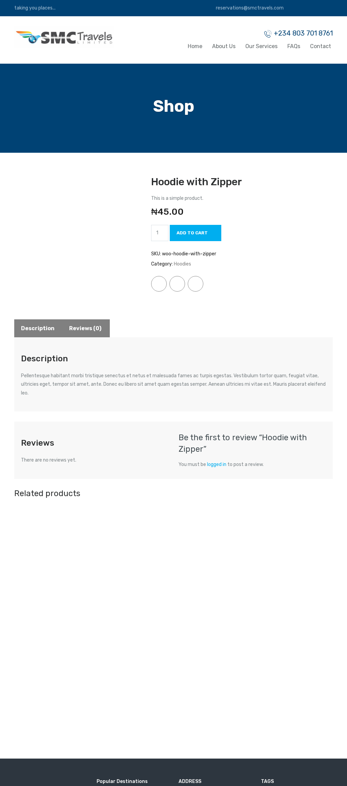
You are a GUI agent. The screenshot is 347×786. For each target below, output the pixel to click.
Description (38, 328)
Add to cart (192, 232)
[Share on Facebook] (159, 284)
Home (195, 46)
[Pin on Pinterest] (195, 284)
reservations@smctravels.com (249, 8)
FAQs (293, 46)
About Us (224, 46)
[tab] (38, 328)
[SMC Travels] (64, 37)
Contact (320, 46)
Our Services (261, 46)
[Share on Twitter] (177, 284)
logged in (216, 464)
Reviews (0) (85, 328)
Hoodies (182, 264)
